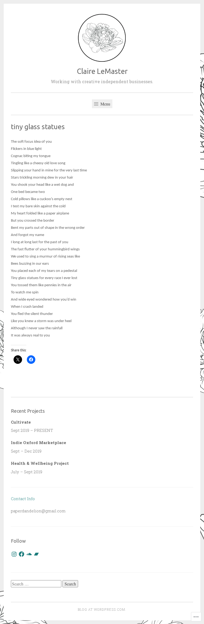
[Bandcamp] (36, 554)
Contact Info (23, 498)
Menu (104, 104)
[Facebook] (21, 554)
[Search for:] (36, 584)
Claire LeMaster (102, 71)
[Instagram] (14, 554)
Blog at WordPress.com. (102, 609)
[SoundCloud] (29, 554)
